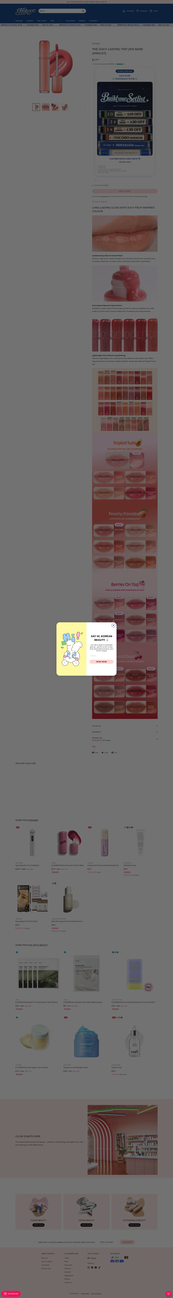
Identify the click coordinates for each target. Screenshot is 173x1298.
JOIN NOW (101, 662)
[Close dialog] (114, 625)
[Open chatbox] (168, 1294)
